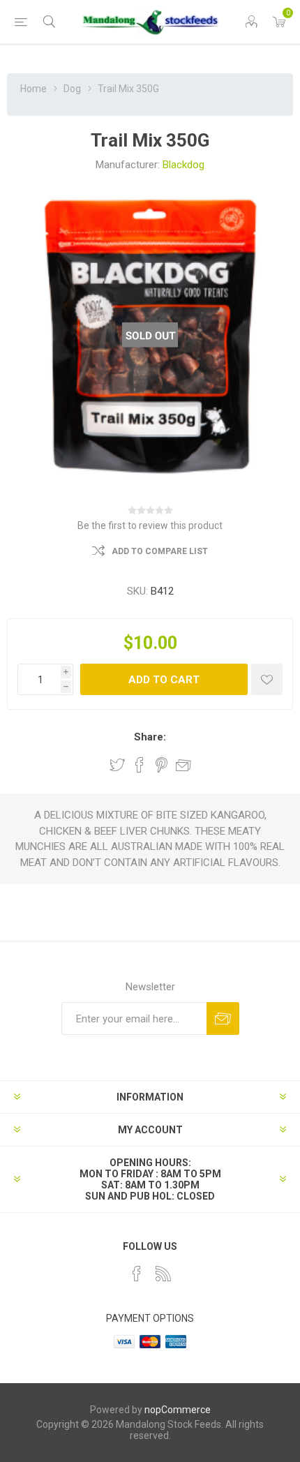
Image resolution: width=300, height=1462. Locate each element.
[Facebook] (137, 1273)
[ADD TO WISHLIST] (267, 679)
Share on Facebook (139, 765)
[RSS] (163, 1273)
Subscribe (223, 1018)
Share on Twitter (117, 765)
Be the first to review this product (150, 525)
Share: (150, 737)
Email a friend (183, 765)
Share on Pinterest (161, 765)
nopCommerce (177, 1409)
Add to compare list (160, 551)
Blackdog (183, 164)
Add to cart (164, 679)
